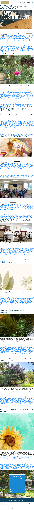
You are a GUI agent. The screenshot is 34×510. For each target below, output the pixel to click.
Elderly (5, 38)
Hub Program (5, 41)
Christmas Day (18, 36)
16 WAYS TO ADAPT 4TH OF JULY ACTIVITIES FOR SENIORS (13, 8)
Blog (19, 500)
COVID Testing (14, 37)
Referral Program (12, 46)
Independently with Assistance (20, 126)
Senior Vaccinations (6, 49)
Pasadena (14, 45)
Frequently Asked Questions (13, 39)
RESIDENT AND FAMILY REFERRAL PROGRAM (14, 311)
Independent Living (19, 41)
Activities (31, 499)
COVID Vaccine (26, 37)
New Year (7, 45)
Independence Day (11, 41)
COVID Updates (20, 37)
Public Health (6, 46)
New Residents (2, 45)
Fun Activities (26, 39)
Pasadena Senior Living (20, 45)
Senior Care (23, 48)
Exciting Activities (18, 38)
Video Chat (17, 50)
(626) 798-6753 (22, 2)
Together (31, 49)
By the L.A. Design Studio (17, 508)
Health (24, 40)
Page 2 (4, 469)
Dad (2, 38)
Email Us (13, 491)
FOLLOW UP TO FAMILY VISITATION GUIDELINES (14, 110)
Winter (9, 51)
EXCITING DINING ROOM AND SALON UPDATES (15, 221)
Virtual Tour (27, 50)
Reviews (24, 47)
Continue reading (29, 33)
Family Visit (6, 39)
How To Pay (10, 500)
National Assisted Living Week (21, 44)
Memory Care (27, 43)
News (11, 45)
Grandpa (1, 40)
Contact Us (28, 36)
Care (3, 36)
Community (23, 36)
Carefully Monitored (8, 36)
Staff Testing (17, 49)
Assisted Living (27, 35)
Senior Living (27, 104)
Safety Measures (29, 47)
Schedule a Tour (3, 48)
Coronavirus (2, 37)
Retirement (30, 46)
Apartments (22, 35)
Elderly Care (9, 38)
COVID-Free (24, 122)
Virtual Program (22, 50)
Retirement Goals (12, 47)
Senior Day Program (21, 499)
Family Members (26, 123)
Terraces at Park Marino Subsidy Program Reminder (16, 410)
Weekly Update (5, 51)
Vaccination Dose (3, 50)
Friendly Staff (21, 39)
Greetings (5, 40)
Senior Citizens (28, 48)
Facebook (27, 38)
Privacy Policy (11, 506)
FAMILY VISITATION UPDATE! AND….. (14, 137)
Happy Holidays (15, 40)
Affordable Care (17, 35)
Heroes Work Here (29, 40)
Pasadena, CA (29, 2)
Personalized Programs (29, 45)
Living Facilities (22, 43)
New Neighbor (30, 44)
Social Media (12, 49)
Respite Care (25, 46)
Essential (13, 38)
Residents (17, 46)
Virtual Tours (28, 106)
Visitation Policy (6, 263)
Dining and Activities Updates (12, 178)
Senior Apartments (17, 48)
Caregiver (13, 36)
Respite (20, 46)
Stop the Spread (23, 49)
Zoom (12, 51)
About (27, 499)
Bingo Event (27, 120)
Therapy (27, 49)
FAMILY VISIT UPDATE (9, 53)
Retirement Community (4, 47)
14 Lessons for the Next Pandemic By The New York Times (16, 359)
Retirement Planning (18, 47)
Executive (23, 38)
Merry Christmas (10, 44)
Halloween (9, 40)
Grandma (31, 39)
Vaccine (8, 50)
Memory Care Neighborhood (27, 127)
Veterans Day (12, 50)
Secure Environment (9, 48)
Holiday (1, 41)
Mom (14, 44)
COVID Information (8, 37)
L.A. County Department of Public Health (11, 43)
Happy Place (20, 40)
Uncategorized (8, 35)
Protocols (1, 46)
